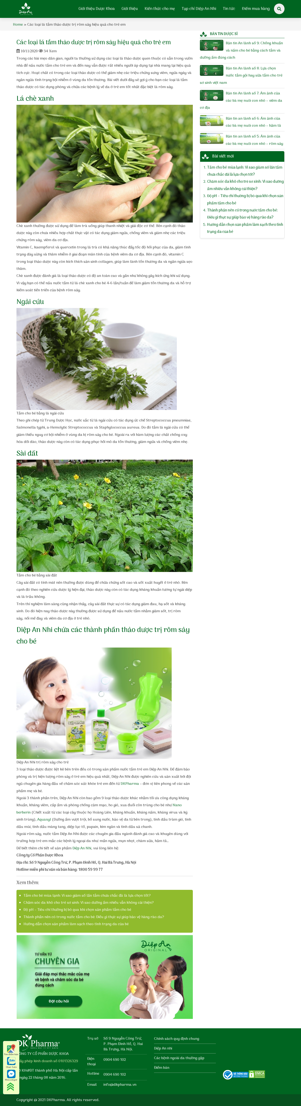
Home (18, 25)
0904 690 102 (114, 1060)
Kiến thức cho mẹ (160, 9)
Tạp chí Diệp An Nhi (199, 9)
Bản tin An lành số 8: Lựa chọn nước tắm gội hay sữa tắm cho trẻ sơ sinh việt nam (241, 75)
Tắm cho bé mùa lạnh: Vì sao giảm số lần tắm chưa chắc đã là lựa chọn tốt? (87, 896)
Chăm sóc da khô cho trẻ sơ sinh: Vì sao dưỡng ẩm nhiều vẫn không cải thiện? (89, 903)
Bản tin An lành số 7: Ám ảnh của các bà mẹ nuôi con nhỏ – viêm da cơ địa (241, 100)
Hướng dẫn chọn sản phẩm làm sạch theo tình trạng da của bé (76, 924)
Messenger (11, 1080)
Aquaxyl (44, 820)
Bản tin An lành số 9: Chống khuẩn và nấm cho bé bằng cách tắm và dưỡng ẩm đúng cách (241, 50)
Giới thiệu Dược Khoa (97, 9)
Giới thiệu (130, 9)
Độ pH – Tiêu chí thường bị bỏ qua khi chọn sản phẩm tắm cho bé (77, 910)
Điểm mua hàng (256, 9)
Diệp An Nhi (81, 848)
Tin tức (229, 9)
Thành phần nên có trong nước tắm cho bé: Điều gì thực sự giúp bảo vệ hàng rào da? (94, 917)
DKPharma (130, 784)
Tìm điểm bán (11, 1054)
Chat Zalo (11, 1067)
